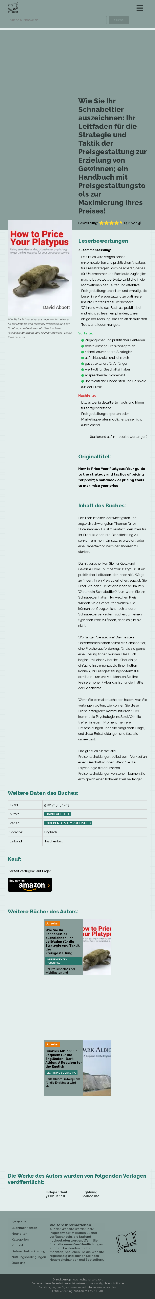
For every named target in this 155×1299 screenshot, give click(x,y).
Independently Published (68, 823)
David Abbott (57, 814)
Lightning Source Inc (61, 1072)
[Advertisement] (77, 58)
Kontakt (17, 1245)
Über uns (18, 1263)
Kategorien (20, 1239)
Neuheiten (19, 1234)
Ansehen (52, 923)
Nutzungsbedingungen (29, 1257)
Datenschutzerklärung (28, 1251)
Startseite (19, 1222)
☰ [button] (139, 8)
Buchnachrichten (24, 1228)
